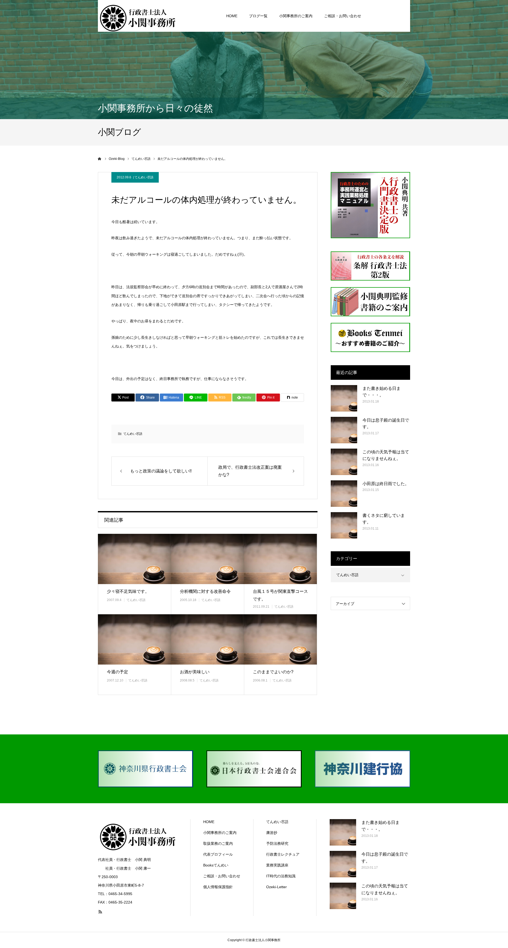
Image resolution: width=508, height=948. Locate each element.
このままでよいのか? (273, 672)
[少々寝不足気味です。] (134, 559)
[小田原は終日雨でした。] (344, 493)
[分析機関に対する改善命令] (207, 559)
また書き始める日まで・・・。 (381, 392)
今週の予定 (117, 672)
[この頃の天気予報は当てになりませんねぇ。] (344, 462)
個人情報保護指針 (218, 887)
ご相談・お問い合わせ (342, 16)
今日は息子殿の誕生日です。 (385, 423)
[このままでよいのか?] (280, 639)
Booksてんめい (215, 865)
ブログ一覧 (258, 16)
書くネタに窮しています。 (383, 519)
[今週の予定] (134, 639)
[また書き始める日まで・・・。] (344, 398)
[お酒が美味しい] (207, 639)
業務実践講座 (277, 865)
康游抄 (271, 832)
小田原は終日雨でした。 (385, 483)
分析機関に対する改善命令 (205, 591)
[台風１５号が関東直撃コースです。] (280, 559)
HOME (231, 16)
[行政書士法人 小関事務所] (137, 16)
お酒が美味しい (195, 672)
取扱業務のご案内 (218, 843)
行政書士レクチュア (283, 854)
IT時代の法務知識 (281, 876)
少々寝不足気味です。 (128, 591)
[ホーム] (100, 158)
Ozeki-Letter (276, 887)
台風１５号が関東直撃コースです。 (280, 595)
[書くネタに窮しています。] (344, 525)
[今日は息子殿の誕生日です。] (344, 430)
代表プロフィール (218, 854)
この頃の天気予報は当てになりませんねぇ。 (385, 455)
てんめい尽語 (143, 177)
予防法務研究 (277, 843)
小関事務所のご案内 (295, 16)
